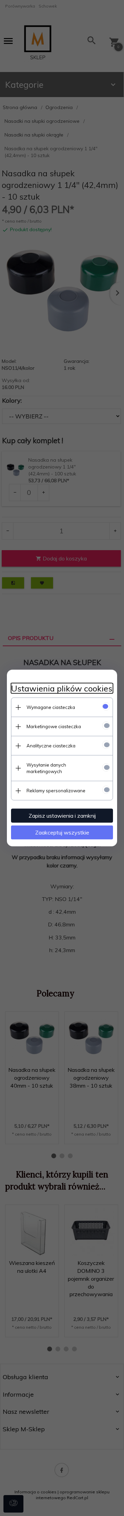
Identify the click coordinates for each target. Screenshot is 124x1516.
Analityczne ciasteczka (51, 745)
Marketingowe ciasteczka (54, 726)
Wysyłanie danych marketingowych (46, 768)
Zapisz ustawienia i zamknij (62, 815)
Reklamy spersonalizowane (56, 790)
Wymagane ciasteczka (51, 707)
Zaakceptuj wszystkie (62, 832)
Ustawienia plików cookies (61, 689)
